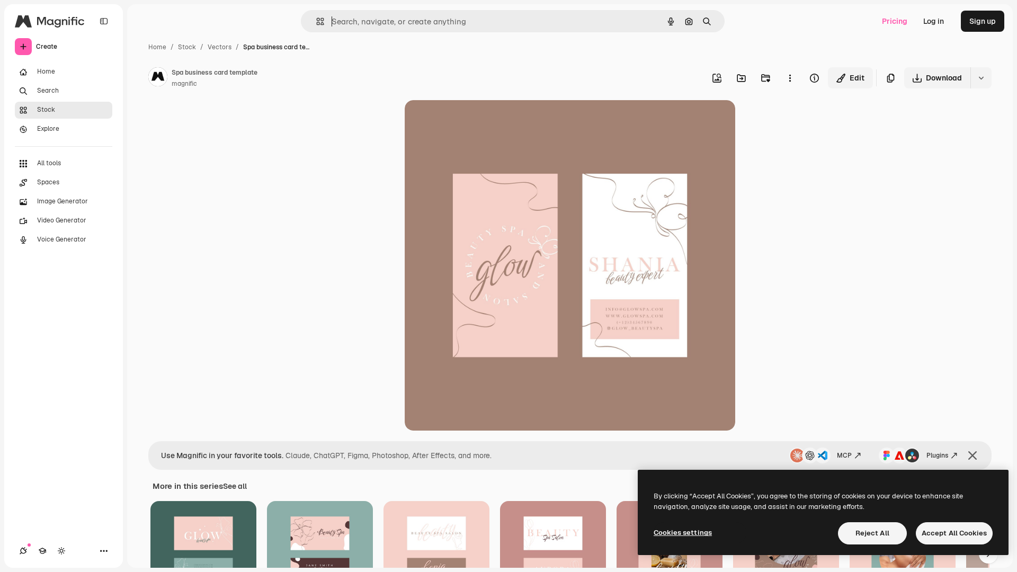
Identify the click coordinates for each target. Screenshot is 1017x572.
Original (472, 120)
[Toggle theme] (61, 550)
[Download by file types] (981, 77)
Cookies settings (683, 532)
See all (235, 486)
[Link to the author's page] (157, 78)
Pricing (894, 21)
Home (157, 47)
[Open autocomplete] (316, 21)
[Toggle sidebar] (103, 21)
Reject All (872, 533)
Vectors (219, 47)
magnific (184, 83)
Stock (187, 47)
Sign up (982, 21)
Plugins (937, 455)
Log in (933, 21)
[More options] (789, 77)
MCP (844, 455)
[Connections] (23, 550)
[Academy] (42, 550)
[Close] (972, 455)
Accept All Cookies (954, 533)
